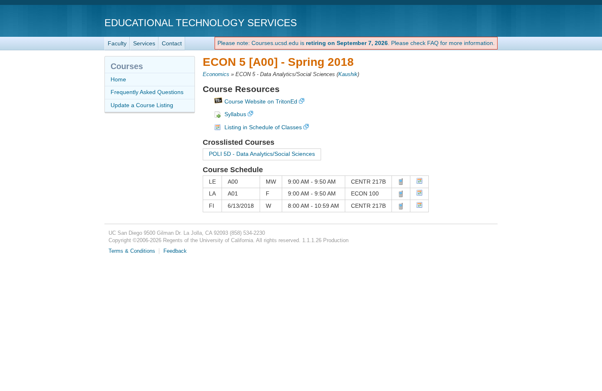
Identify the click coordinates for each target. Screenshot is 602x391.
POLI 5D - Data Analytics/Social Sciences (262, 154)
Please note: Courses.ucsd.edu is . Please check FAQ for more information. (356, 43)
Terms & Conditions (132, 251)
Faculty (117, 43)
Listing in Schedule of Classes (263, 127)
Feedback (175, 251)
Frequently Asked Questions (147, 92)
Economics (216, 74)
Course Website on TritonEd (260, 101)
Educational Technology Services (200, 22)
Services (144, 43)
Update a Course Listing (142, 105)
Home (118, 79)
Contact (172, 43)
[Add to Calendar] (419, 182)
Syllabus (235, 114)
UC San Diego (451, 22)
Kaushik (348, 74)
